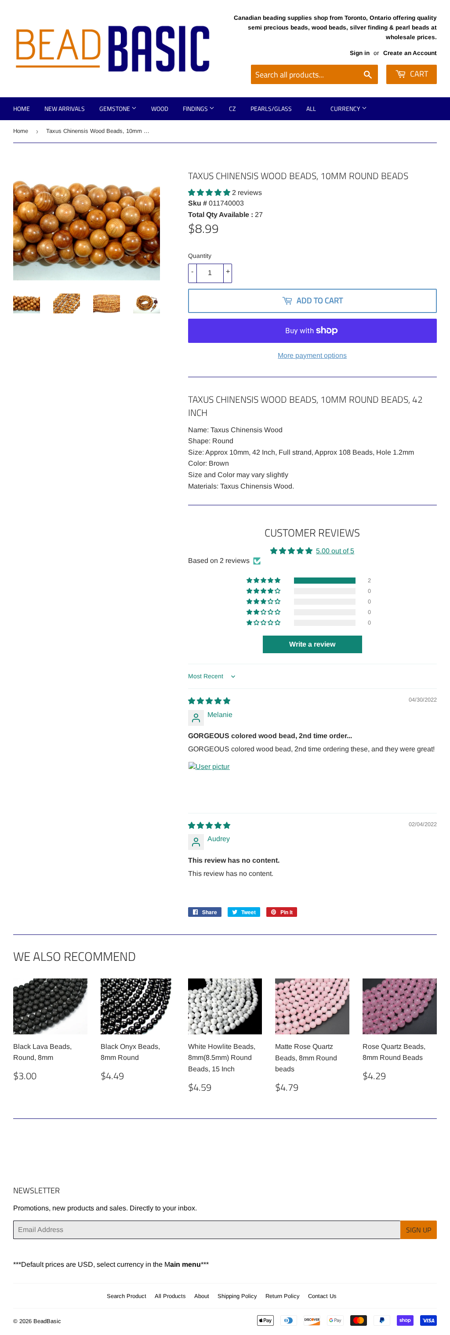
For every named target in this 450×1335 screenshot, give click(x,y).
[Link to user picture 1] (209, 782)
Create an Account (410, 53)
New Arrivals (64, 108)
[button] (210, 192)
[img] (209, 701)
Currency (346, 108)
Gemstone (115, 108)
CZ (232, 108)
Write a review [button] (312, 644)
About (201, 1296)
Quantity (199, 255)
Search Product (126, 1296)
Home (21, 108)
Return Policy (282, 1296)
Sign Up (418, 1230)
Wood (159, 108)
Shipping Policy (237, 1296)
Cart (418, 74)
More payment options (312, 355)
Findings (196, 108)
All (311, 108)
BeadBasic (47, 1321)
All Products (170, 1296)
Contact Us (322, 1296)
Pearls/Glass (271, 108)
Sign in (360, 53)
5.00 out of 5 (335, 551)
